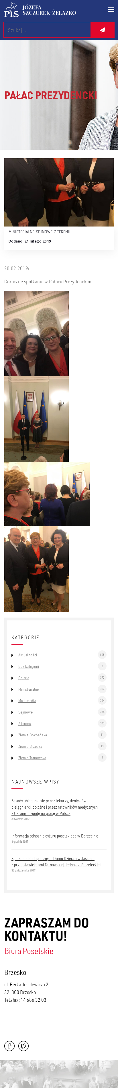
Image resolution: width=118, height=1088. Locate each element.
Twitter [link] (23, 1046)
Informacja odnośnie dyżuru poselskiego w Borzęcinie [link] (54, 836)
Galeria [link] (23, 677)
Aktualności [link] (27, 655)
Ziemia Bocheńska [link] (32, 735)
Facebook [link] (9, 1046)
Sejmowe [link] (44, 232)
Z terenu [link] (62, 232)
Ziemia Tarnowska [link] (32, 757)
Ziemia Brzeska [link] (30, 746)
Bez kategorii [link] (28, 666)
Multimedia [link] (27, 700)
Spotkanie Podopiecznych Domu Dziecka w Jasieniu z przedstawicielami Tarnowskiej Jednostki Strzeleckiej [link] (56, 861)
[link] (47, 9)
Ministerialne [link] (21, 232)
